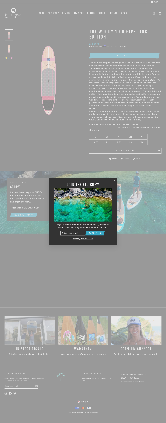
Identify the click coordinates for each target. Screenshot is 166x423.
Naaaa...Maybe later (83, 238)
